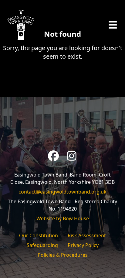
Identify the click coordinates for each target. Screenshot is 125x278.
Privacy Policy (83, 245)
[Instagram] (71, 155)
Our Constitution (38, 235)
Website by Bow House (62, 218)
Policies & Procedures (63, 255)
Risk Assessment (87, 235)
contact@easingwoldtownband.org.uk (62, 191)
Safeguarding (42, 245)
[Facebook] (53, 155)
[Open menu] (113, 25)
